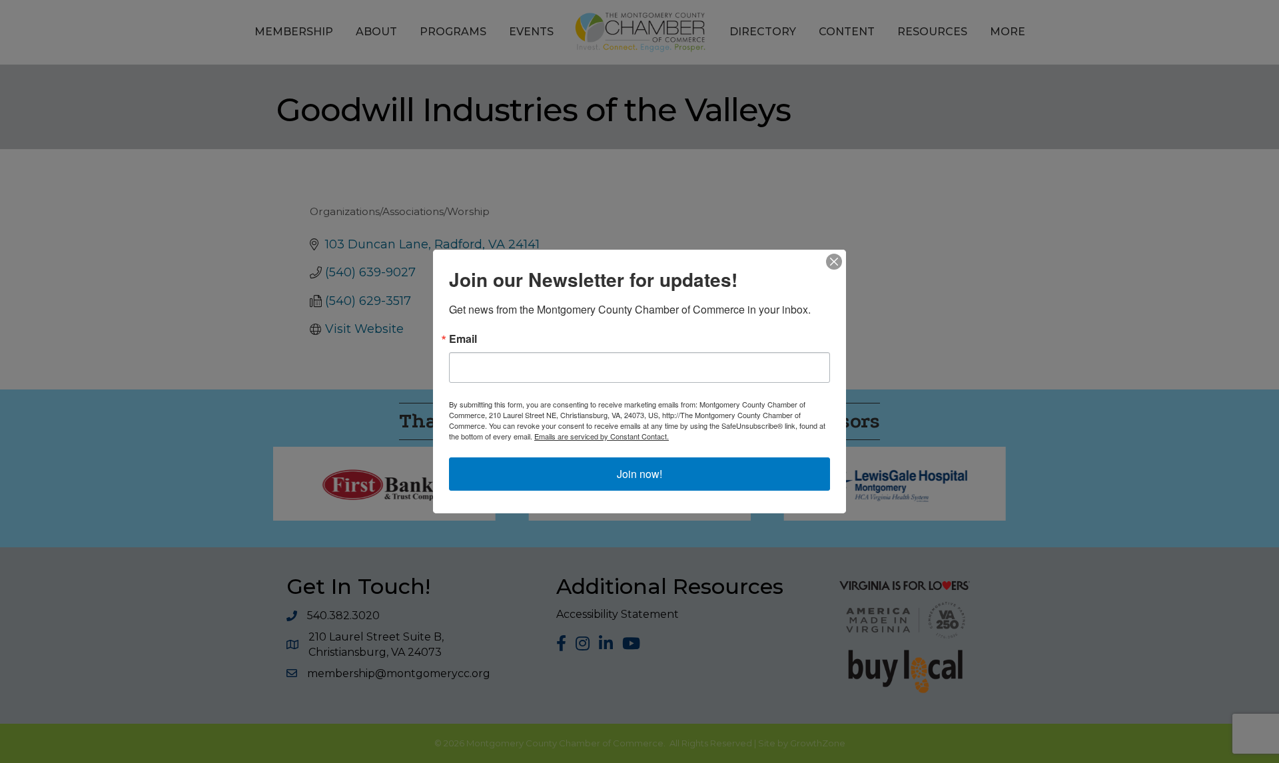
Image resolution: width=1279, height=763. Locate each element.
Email (463, 339)
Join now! (639, 473)
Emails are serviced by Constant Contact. (601, 436)
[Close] (834, 262)
